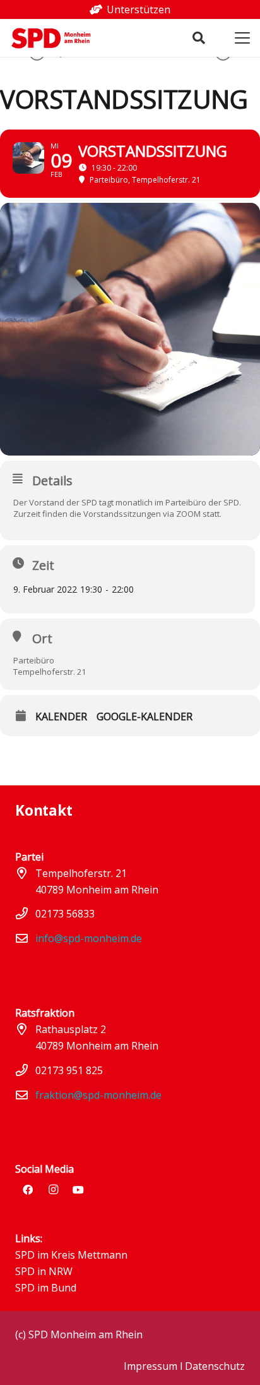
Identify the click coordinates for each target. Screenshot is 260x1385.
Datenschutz (215, 1366)
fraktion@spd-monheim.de (98, 1095)
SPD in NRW (44, 1271)
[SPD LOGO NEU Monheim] (55, 38)
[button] (199, 38)
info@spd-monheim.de (88, 938)
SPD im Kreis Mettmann (71, 1255)
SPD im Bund (45, 1288)
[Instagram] (53, 1189)
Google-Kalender (144, 716)
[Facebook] (27, 1189)
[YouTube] (78, 1189)
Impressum (150, 1366)
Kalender (61, 716)
